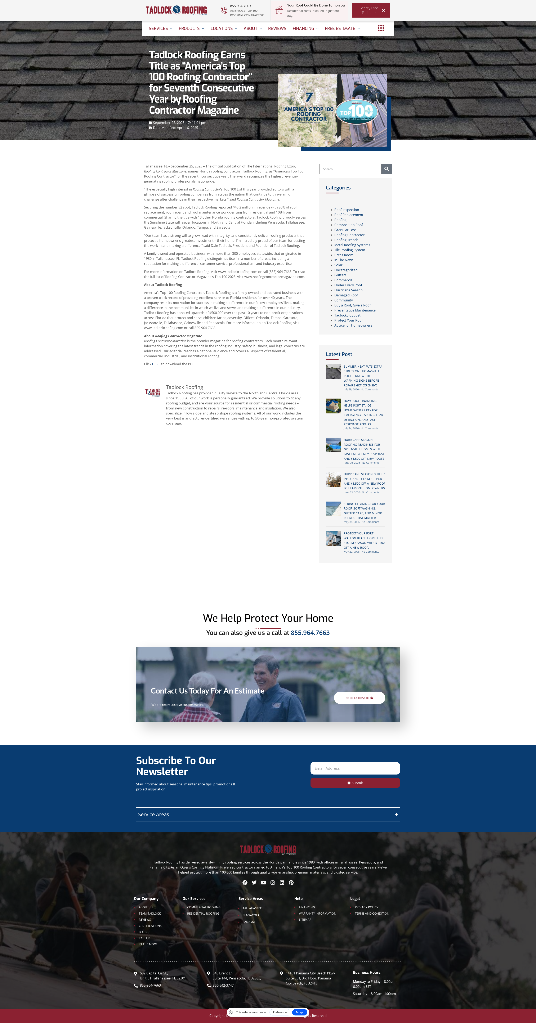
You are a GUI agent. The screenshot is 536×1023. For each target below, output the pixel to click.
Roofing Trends (346, 240)
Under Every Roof (348, 285)
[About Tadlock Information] (381, 28)
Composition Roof (348, 225)
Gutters (340, 275)
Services (158, 28)
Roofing (340, 219)
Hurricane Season (348, 290)
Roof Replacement (348, 214)
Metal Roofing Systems (352, 245)
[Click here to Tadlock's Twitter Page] (254, 882)
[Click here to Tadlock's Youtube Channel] (263, 882)
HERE (156, 364)
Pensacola (251, 915)
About (250, 28)
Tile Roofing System (349, 250)
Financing (303, 28)
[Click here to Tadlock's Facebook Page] (244, 882)
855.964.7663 (310, 632)
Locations (222, 28)
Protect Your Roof (348, 320)
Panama (249, 922)
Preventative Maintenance (355, 310)
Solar (338, 265)
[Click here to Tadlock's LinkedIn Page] (281, 882)
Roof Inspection (346, 209)
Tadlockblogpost (347, 315)
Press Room (343, 255)
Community (343, 300)
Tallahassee (252, 908)
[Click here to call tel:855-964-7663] (224, 10)
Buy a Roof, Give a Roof (352, 305)
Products (189, 28)
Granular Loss (345, 230)
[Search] (386, 169)
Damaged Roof (346, 295)
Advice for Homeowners (353, 325)
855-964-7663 (240, 6)
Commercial (343, 280)
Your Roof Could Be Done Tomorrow (316, 5)
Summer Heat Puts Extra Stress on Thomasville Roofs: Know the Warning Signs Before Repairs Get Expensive (363, 375)
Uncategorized (346, 270)
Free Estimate (340, 28)
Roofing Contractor (349, 235)
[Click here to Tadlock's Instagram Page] (272, 882)
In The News (343, 260)
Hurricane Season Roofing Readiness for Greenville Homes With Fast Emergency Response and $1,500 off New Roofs (364, 449)
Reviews (277, 28)
